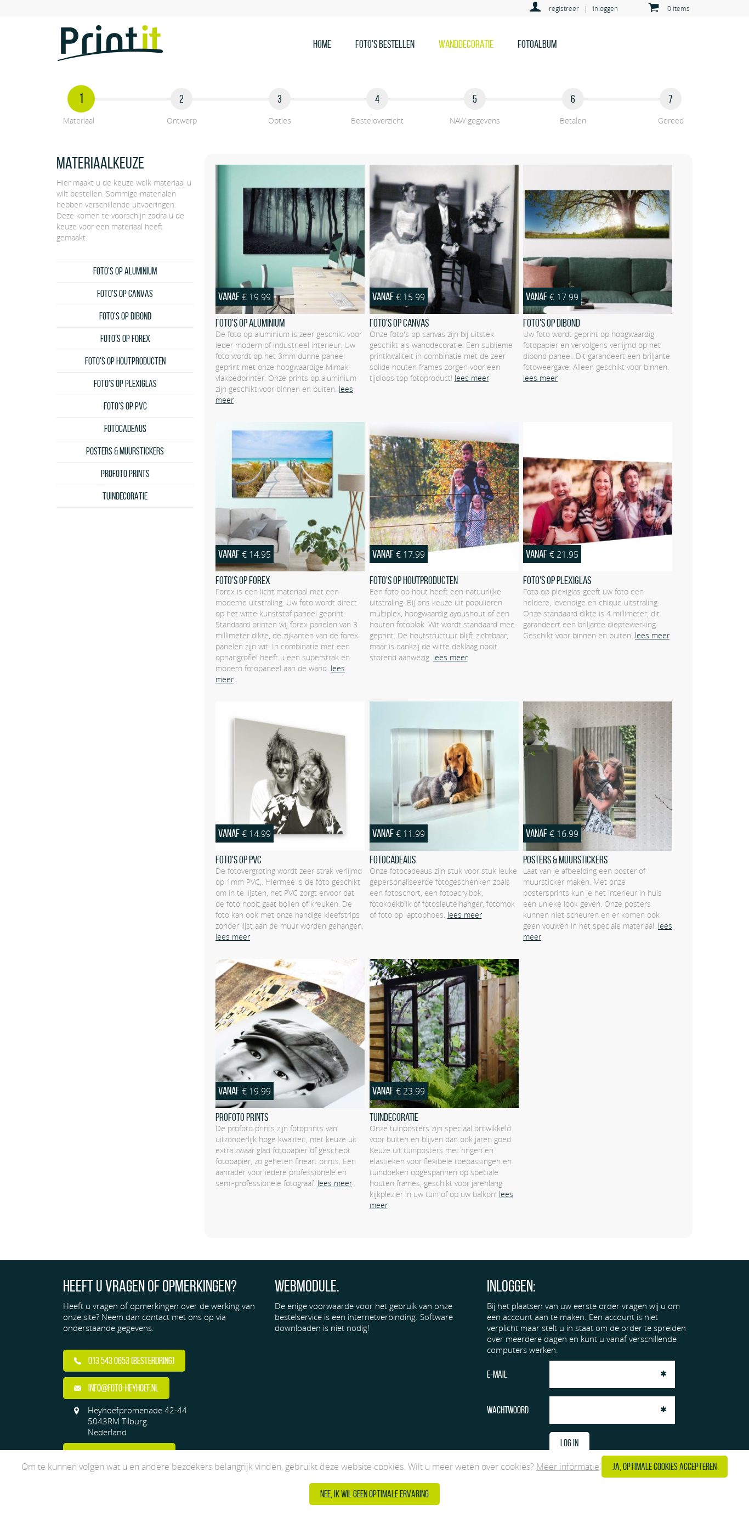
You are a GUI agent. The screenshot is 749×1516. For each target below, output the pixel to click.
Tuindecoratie (125, 496)
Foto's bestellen (385, 44)
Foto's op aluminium (125, 271)
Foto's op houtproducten (125, 361)
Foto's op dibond (125, 316)
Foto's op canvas (125, 293)
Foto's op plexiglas (125, 383)
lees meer (472, 378)
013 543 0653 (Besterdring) (130, 1360)
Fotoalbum (537, 44)
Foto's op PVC (125, 406)
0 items (678, 8)
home (322, 44)
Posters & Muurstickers (125, 451)
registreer (564, 8)
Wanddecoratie (466, 44)
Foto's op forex (125, 338)
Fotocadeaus (125, 428)
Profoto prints (125, 473)
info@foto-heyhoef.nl (122, 1388)
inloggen (605, 8)
